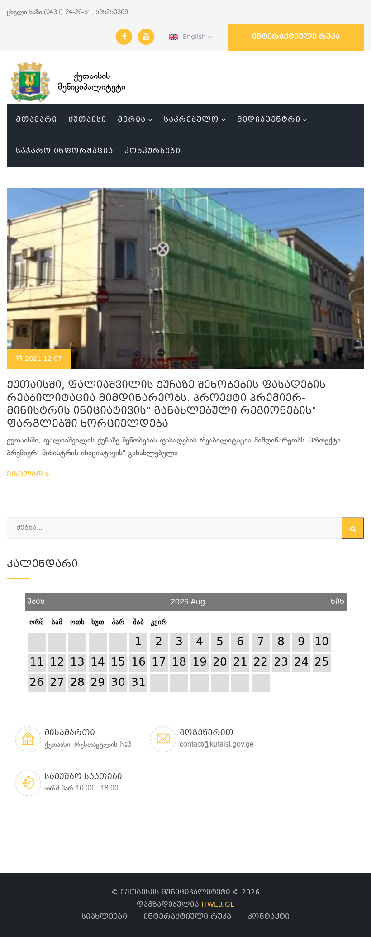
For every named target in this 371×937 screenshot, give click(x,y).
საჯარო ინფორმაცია (64, 151)
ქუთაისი (87, 119)
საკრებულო (191, 119)
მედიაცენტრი (268, 119)
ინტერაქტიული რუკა (296, 37)
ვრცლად (26, 474)
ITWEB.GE (217, 904)
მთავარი (36, 119)
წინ (337, 598)
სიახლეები (104, 917)
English (193, 37)
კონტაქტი (268, 917)
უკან (36, 598)
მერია (132, 119)
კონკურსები (152, 151)
